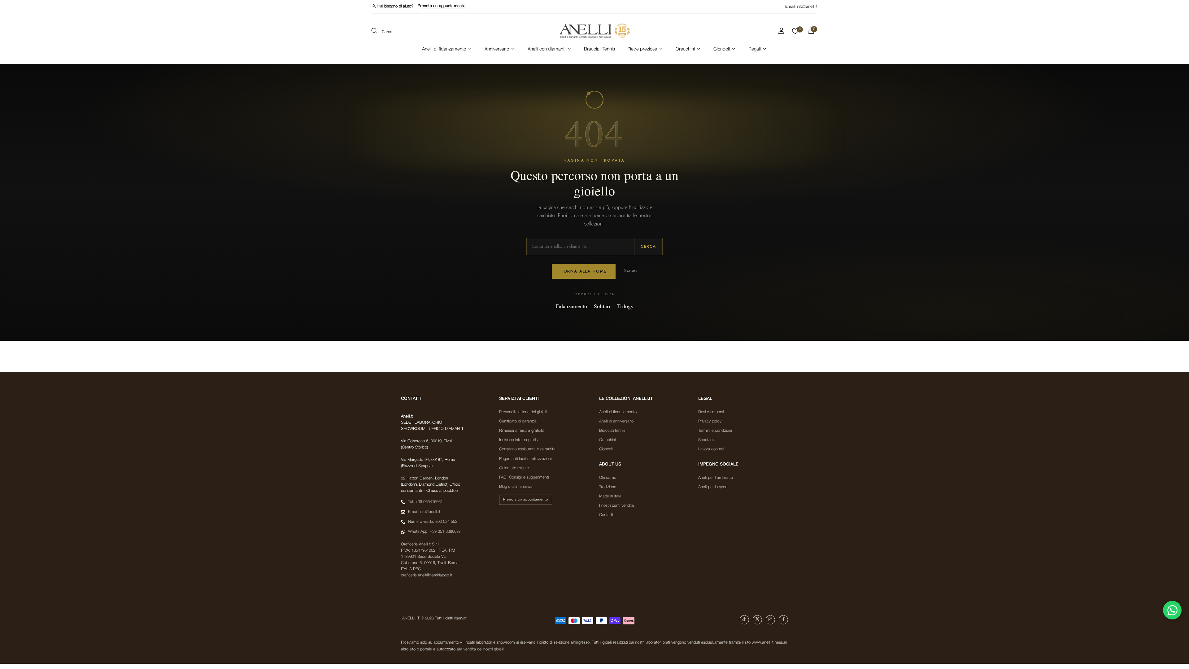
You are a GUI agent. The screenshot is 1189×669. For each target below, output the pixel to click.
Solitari (602, 306)
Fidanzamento (571, 306)
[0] (795, 33)
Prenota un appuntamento (441, 6)
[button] (392, 6)
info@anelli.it (807, 6)
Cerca (648, 246)
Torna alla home (584, 271)
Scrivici (630, 270)
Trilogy (625, 306)
